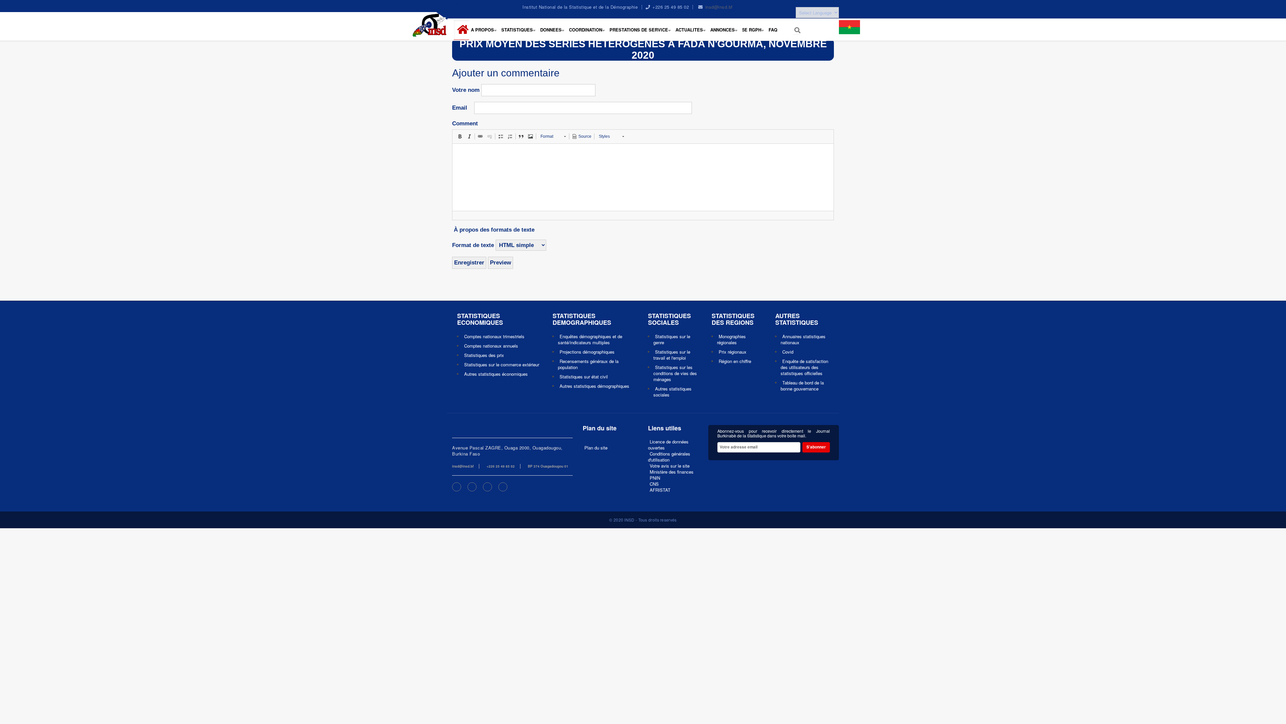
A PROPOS (485, 33)
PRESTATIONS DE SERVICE (642, 33)
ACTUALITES (692, 33)
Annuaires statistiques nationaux (803, 339)
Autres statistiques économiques (496, 374)
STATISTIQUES (520, 33)
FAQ (773, 29)
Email (459, 108)
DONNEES (553, 33)
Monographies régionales (731, 339)
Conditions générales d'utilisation (669, 456)
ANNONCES (725, 33)
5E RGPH (754, 33)
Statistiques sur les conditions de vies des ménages (675, 373)
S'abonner (816, 447)
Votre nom (466, 90)
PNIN (655, 478)
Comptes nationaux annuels (491, 346)
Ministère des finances (672, 472)
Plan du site (596, 447)
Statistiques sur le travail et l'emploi (671, 355)
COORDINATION (588, 33)
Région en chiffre (735, 361)
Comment (465, 123)
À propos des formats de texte (494, 230)
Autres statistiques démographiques (594, 386)
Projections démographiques (587, 352)
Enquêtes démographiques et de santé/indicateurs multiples (590, 339)
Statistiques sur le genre (671, 339)
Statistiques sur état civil (584, 376)
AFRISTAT (660, 490)
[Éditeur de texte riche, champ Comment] (643, 177)
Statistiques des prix (484, 355)
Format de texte (473, 245)
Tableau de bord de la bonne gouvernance (802, 385)
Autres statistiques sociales (672, 391)
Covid (787, 352)
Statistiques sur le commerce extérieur (501, 364)
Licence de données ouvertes (668, 444)
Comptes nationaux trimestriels (494, 336)
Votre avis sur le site (670, 466)
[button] (464, 29)
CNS (654, 484)
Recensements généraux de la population (588, 364)
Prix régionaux (732, 352)
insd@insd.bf (719, 7)
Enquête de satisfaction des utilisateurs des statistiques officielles (804, 367)
